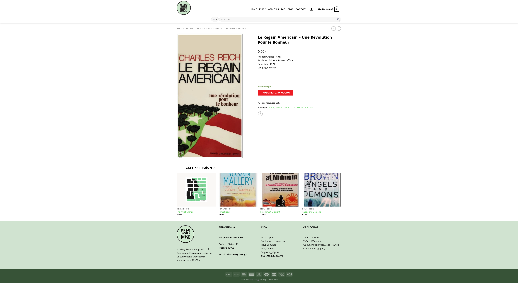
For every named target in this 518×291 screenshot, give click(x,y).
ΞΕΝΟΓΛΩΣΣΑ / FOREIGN (209, 28)
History (242, 28)
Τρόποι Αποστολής (313, 237)
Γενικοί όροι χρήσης (314, 248)
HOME (254, 9)
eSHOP (262, 9)
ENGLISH (230, 28)
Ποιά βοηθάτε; (268, 244)
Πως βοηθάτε (268, 248)
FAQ (283, 9)
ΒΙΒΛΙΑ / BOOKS (185, 28)
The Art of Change (185, 212)
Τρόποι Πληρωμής (313, 241)
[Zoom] (180, 155)
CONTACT (301, 9)
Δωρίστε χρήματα (270, 252)
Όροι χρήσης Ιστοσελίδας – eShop (321, 244)
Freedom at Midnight (270, 212)
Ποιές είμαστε (268, 237)
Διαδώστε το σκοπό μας (273, 241)
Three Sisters (224, 212)
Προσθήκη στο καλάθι (275, 92)
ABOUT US (273, 9)
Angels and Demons (311, 212)
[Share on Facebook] (260, 113)
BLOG (290, 9)
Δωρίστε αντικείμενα (272, 255)
